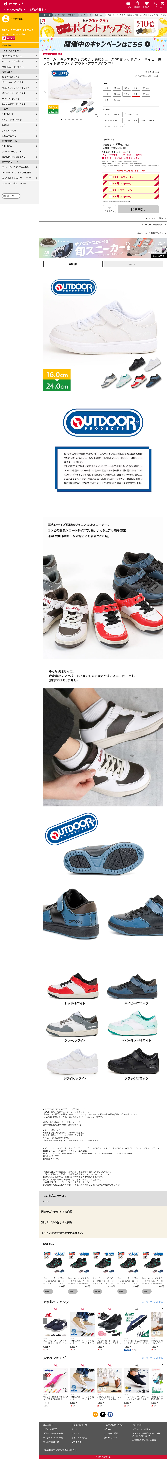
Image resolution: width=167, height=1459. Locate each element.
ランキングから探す (11, 99)
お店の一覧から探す (11, 77)
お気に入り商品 (50, 1429)
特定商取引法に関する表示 (13, 157)
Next (161, 1321)
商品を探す (48, 1425)
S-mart (46, 1201)
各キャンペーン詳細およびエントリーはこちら (123, 158)
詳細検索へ (6, 45)
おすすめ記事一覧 (79, 1425)
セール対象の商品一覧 (12, 56)
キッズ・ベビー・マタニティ (66, 15)
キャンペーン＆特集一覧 (12, 61)
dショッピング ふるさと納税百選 (16, 173)
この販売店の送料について (147, 76)
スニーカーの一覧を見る (152, 225)
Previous (45, 1321)
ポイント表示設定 (79, 1438)
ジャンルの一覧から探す (12, 82)
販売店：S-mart (152, 72)
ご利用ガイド (8, 114)
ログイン (11, 196)
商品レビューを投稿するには (150, 233)
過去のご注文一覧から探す (13, 93)
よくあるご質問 (9, 131)
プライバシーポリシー (12, 152)
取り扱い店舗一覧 (51, 1442)
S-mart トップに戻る (154, 218)
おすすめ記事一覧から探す (13, 104)
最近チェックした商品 (53, 1433)
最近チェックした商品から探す (15, 88)
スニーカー (99, 15)
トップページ (45, 15)
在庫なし (48, 1291)
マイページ (76, 1433)
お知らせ (6, 125)
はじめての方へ (9, 136)
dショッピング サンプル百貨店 (15, 167)
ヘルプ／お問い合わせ (12, 120)
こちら (74, 1450)
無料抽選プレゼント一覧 (12, 67)
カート (74, 1429)
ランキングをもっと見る (152, 1302)
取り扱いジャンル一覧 (53, 1438)
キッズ (83, 15)
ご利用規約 (7, 146)
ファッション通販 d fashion (14, 183)
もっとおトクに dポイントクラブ (16, 178)
